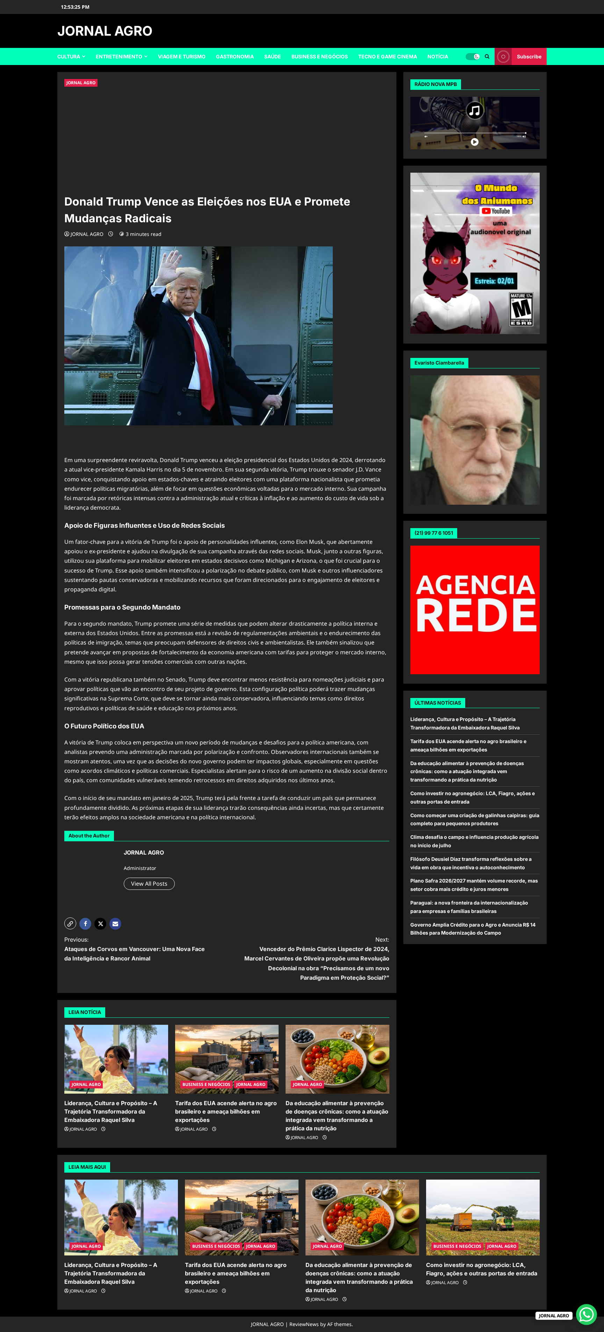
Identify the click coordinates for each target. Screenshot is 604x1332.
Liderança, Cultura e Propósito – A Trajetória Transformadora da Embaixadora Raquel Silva (110, 1111)
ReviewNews (304, 1324)
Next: (316, 958)
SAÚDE (272, 56)
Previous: (134, 949)
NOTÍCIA (437, 56)
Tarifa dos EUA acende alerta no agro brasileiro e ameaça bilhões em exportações (226, 1111)
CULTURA (68, 56)
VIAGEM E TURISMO (182, 56)
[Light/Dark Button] (473, 56)
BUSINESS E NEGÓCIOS (320, 56)
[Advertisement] (226, 141)
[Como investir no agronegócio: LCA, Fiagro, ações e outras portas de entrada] (483, 1217)
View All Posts (149, 883)
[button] (70, 923)
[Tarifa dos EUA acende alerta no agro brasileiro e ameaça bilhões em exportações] (227, 1059)
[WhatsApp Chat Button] (586, 1314)
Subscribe (529, 56)
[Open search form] (487, 56)
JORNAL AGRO (104, 31)
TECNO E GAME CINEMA (387, 56)
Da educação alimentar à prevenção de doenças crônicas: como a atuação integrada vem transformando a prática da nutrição (467, 771)
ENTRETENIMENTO (119, 56)
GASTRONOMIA (235, 56)
